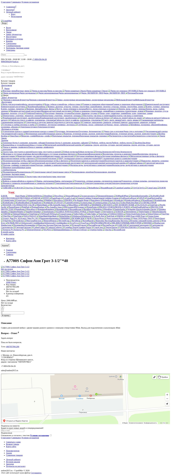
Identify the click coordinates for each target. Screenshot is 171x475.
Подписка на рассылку (16, 466)
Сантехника (11, 43)
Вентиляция (11, 30)
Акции (9, 453)
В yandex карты (7, 234)
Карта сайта (11, 241)
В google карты (7, 232)
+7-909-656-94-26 (39, 59)
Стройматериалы (13, 46)
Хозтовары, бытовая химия (17, 48)
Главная (9, 250)
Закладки (10, 464)
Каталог (8, 83)
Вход (13, 14)
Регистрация (16, 16)
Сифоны (9, 254)
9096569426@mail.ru (9, 62)
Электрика (10, 50)
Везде (8, 28)
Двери (8, 32)
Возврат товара (12, 444)
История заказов (13, 462)
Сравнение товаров (14, 455)
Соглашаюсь (36, 473)
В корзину (6, 315)
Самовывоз (16, 2)
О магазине (6, 2)
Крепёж (9, 41)
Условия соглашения (30, 2)
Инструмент (11, 37)
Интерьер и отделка (14, 39)
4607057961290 (12, 347)
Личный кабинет (13, 459)
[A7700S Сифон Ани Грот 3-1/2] (15, 271)
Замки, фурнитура (14, 34)
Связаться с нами (13, 442)
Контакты (10, 238)
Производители (7, 185)
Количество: (6, 305)
